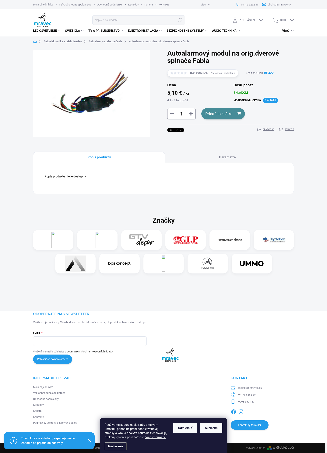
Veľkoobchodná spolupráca (75, 4)
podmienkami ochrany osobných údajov (90, 351)
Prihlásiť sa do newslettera (52, 359)
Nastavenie (115, 446)
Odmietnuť (185, 428)
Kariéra (148, 4)
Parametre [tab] (227, 157)
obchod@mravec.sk (250, 387)
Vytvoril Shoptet (255, 447)
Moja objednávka (43, 4)
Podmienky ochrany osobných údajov (55, 422)
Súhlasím (211, 428)
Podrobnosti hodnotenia (222, 73)
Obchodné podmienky (109, 4)
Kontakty (164, 4)
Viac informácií (155, 437)
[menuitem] (47, 30)
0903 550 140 (246, 401)
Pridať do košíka (218, 114)
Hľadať (180, 20)
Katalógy (133, 4)
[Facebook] (233, 411)
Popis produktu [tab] (99, 157)
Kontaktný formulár (249, 425)
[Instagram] (241, 411)
